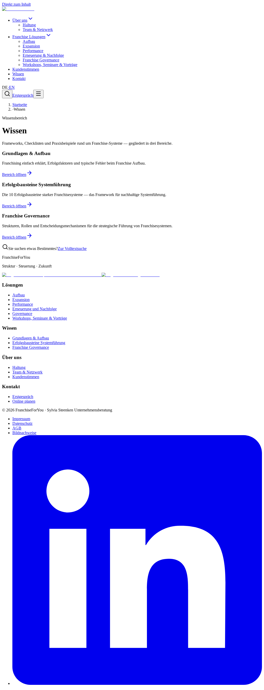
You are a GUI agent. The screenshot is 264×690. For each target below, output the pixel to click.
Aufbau (29, 41)
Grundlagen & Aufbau (30, 338)
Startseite (19, 104)
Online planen (23, 401)
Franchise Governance (41, 60)
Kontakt (19, 78)
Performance (33, 50)
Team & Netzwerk (38, 29)
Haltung (29, 25)
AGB (16, 428)
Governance (22, 313)
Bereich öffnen (14, 174)
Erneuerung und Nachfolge (34, 309)
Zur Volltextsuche (72, 248)
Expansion (31, 46)
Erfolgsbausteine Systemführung (38, 342)
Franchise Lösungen (28, 37)
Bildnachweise (24, 433)
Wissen (18, 74)
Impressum (21, 419)
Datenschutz (22, 423)
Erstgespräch (22, 95)
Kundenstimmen (25, 69)
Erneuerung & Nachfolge (43, 55)
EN (11, 87)
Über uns (19, 20)
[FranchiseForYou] (18, 9)
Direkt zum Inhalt (16, 4)
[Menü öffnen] (38, 94)
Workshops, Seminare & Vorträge (50, 64)
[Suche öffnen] (7, 94)
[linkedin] (137, 683)
